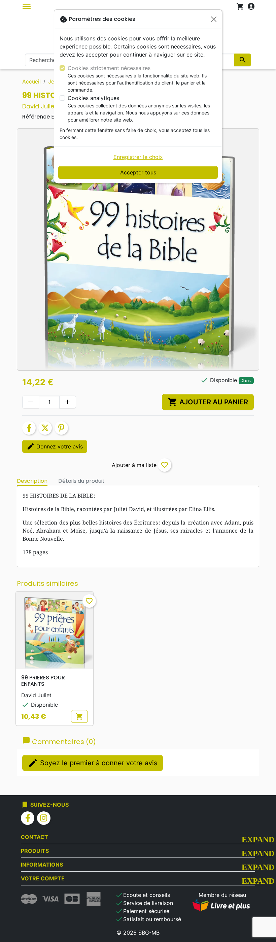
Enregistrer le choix (138, 157)
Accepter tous (138, 172)
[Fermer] (213, 19)
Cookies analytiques (93, 98)
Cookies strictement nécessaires (109, 68)
